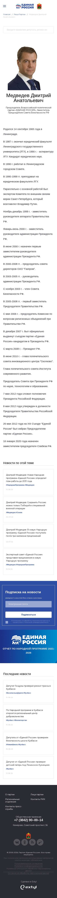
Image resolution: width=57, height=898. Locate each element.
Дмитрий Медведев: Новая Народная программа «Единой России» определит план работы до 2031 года (26, 478)
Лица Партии (20, 14)
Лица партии (37, 794)
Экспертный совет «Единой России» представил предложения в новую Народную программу (24, 557)
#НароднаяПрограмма (15, 485)
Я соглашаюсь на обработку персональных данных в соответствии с (30, 621)
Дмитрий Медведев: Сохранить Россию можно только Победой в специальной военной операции (26, 505)
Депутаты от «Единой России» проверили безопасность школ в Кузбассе (27, 739)
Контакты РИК (38, 799)
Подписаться (28, 614)
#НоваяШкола (12, 745)
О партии (10, 794)
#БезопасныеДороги (14, 693)
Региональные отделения (12, 800)
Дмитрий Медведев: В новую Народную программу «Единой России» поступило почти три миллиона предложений (26, 532)
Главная (7, 14)
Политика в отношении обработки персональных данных (29, 869)
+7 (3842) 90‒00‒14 (28, 820)
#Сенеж (19, 512)
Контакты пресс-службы (13, 807)
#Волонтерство (20, 720)
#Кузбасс (27, 693)
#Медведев (29, 485)
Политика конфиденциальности (28, 866)
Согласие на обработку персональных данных (28, 873)
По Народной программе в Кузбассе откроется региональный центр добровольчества (24, 713)
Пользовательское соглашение (29, 863)
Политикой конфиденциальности (36, 622)
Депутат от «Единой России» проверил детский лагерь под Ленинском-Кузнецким (28, 763)
